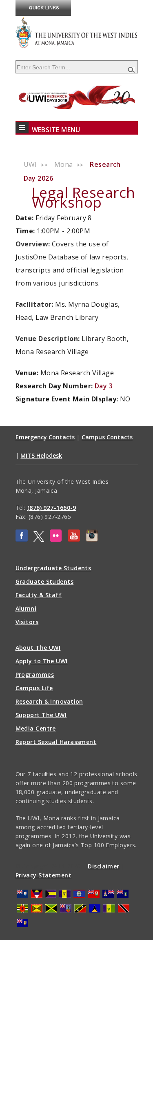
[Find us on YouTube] (74, 539)
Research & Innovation (49, 701)
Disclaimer (104, 866)
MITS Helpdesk (41, 455)
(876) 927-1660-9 (51, 508)
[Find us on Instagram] (92, 539)
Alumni (26, 608)
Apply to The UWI (42, 661)
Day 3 (104, 385)
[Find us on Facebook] (22, 539)
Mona (63, 164)
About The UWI (38, 647)
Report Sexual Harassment (56, 742)
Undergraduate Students (53, 568)
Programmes (35, 674)
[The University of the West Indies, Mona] (77, 32)
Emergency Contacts (45, 437)
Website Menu (56, 129)
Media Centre (36, 728)
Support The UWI (41, 715)
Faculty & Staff (39, 595)
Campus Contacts (107, 437)
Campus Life (34, 688)
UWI (30, 164)
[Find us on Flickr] (56, 539)
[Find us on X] (38, 539)
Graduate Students (45, 581)
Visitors (27, 622)
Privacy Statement (44, 875)
